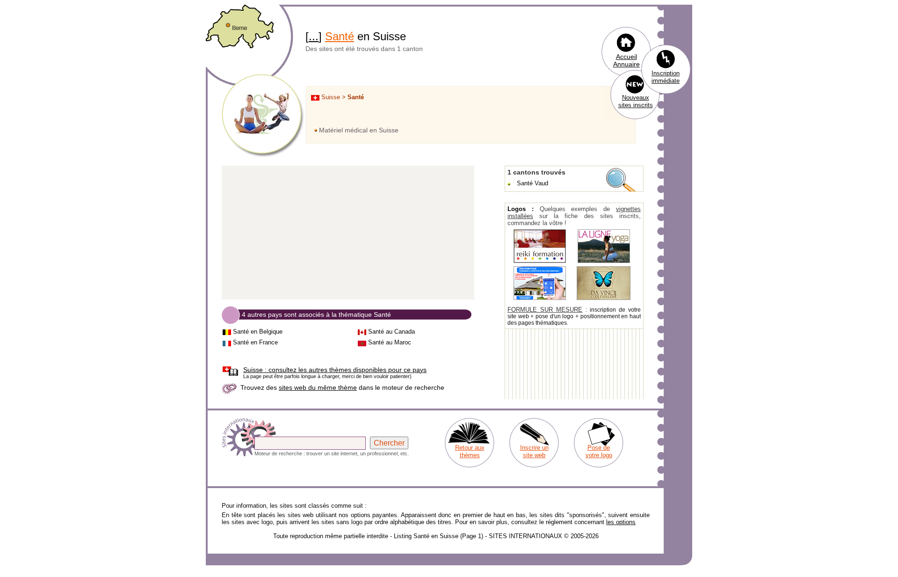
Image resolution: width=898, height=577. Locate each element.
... (314, 36)
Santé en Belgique (257, 331)
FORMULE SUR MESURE (544, 309)
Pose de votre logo (599, 451)
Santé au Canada (391, 331)
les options (621, 522)
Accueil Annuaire (626, 60)
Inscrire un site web (534, 451)
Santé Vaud (532, 183)
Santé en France (255, 342)
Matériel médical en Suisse (358, 130)
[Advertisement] (348, 233)
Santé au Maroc (389, 342)
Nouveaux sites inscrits (635, 101)
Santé (339, 36)
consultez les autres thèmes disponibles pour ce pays (335, 369)
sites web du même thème (318, 387)
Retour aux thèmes (470, 451)
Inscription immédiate (666, 77)
